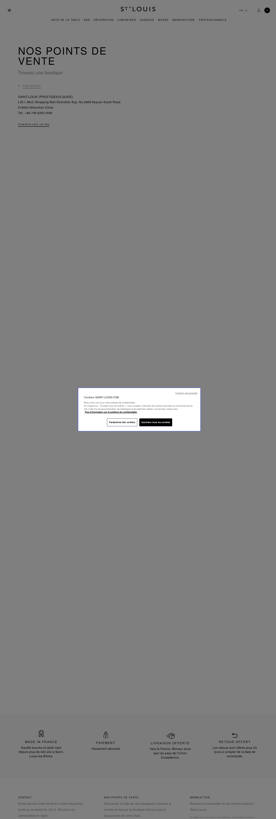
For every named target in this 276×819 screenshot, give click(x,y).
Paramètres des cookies (122, 422)
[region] (139, 409)
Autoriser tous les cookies (155, 422)
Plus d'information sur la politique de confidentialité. (111, 412)
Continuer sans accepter (186, 393)
